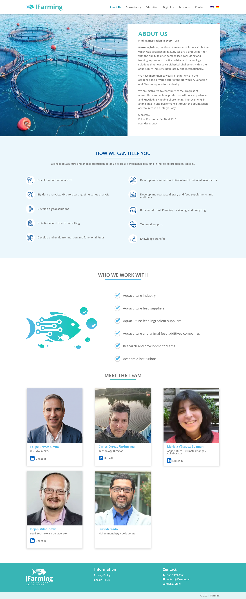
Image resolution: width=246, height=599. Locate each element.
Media (183, 7)
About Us (115, 7)
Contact (200, 7)
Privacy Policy (102, 575)
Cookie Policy (102, 580)
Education (152, 7)
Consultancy (133, 7)
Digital (167, 7)
